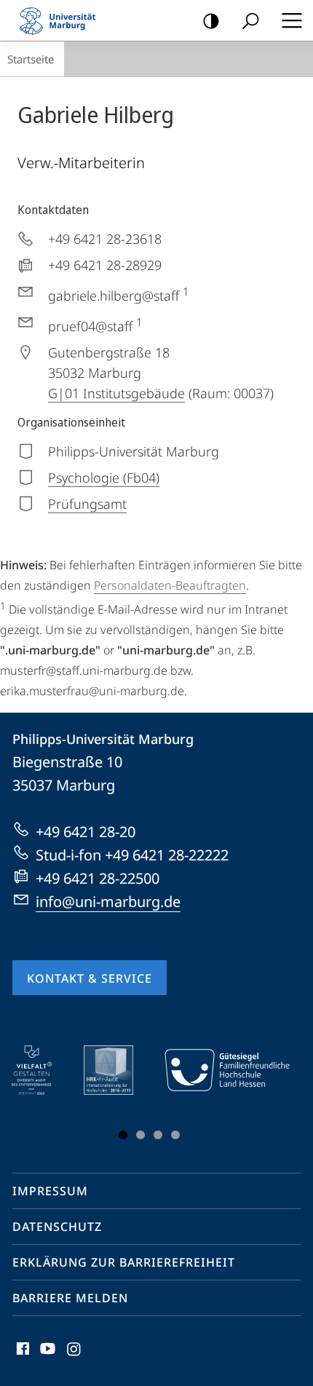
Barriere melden (70, 1298)
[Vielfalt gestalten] (42, 1070)
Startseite (30, 59)
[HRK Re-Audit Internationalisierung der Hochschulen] (119, 1070)
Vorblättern (277, 1095)
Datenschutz (57, 1227)
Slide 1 (123, 1134)
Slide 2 (140, 1134)
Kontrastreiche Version (211, 20)
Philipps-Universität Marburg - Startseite (61, 20)
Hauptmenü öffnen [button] (291, 20)
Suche (250, 20)
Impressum (50, 1191)
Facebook (21, 1356)
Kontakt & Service (89, 978)
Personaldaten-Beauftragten (170, 585)
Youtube (46, 1356)
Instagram (75, 1356)
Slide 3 (158, 1134)
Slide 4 (175, 1134)
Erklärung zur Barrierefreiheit (123, 1262)
